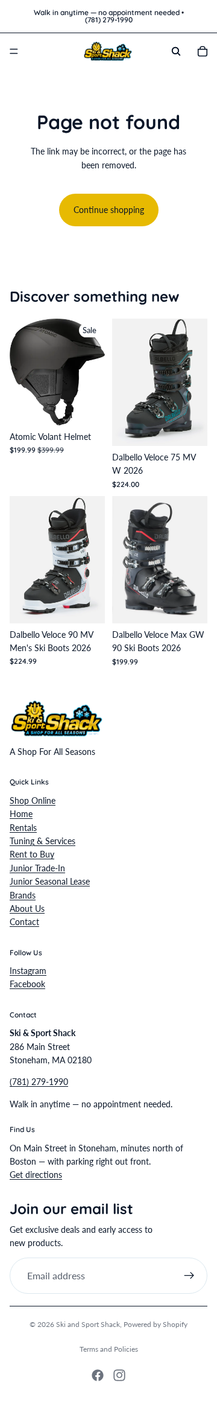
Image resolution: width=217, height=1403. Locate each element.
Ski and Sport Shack (88, 1324)
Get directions (36, 1174)
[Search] (176, 51)
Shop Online (32, 800)
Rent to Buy (32, 854)
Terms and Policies (109, 1349)
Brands (23, 894)
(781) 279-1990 (39, 1082)
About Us (27, 908)
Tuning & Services (42, 841)
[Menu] (14, 51)
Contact (24, 922)
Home (21, 814)
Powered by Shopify (155, 1324)
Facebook (27, 984)
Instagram (28, 971)
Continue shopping (109, 210)
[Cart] (202, 51)
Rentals (23, 827)
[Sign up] (189, 1275)
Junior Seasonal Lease (50, 881)
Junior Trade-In (37, 867)
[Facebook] (97, 1375)
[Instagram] (119, 1375)
